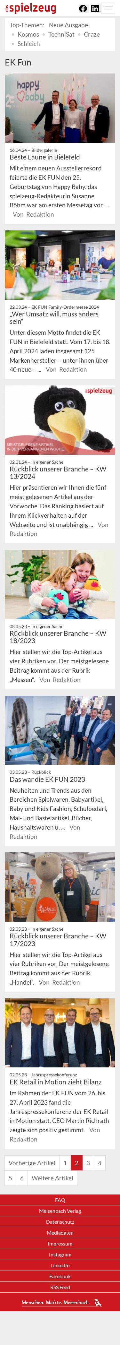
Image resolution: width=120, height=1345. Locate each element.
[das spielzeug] (30, 8)
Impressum (60, 1243)
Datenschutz (60, 1222)
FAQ (60, 1200)
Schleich (29, 43)
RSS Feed (60, 1287)
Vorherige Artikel (32, 1163)
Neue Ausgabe (68, 25)
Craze (92, 34)
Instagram (60, 1254)
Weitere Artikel (52, 1178)
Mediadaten (60, 1232)
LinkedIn (60, 1265)
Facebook (60, 1276)
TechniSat (61, 34)
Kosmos (28, 34)
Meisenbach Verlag (60, 1211)
